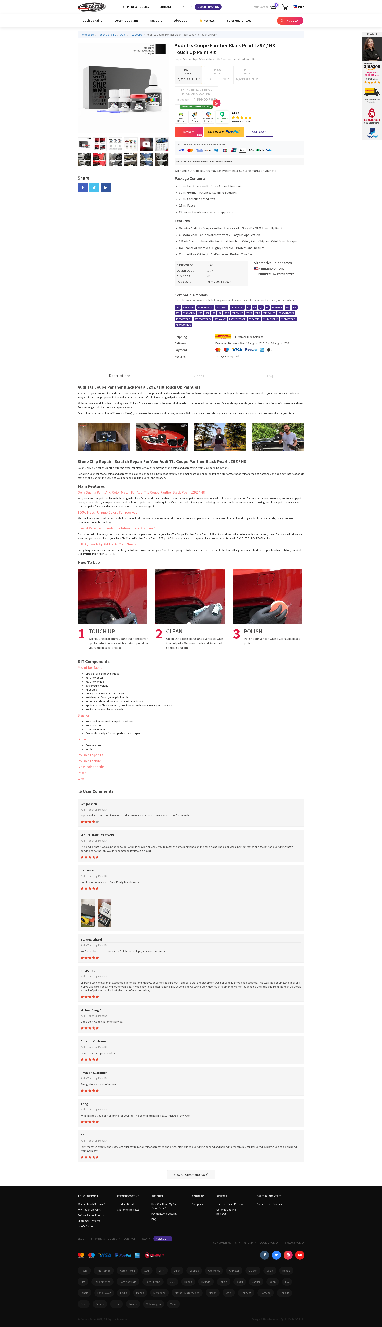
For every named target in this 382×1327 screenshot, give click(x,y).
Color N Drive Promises (270, 1204)
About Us (180, 20)
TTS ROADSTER (286, 313)
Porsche (266, 1293)
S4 (220, 313)
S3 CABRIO (254, 319)
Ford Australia (128, 1281)
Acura (84, 1270)
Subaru (100, 1304)
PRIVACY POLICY (294, 1242)
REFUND (248, 1242)
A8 (254, 307)
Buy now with (216, 131)
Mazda (140, 1293)
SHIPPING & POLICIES (136, 7)
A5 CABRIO (221, 307)
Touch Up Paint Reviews (230, 1204)
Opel (229, 1293)
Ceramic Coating (126, 20)
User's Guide (85, 1226)
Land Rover (104, 1293)
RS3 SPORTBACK (203, 319)
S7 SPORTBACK (183, 325)
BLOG (81, 1238)
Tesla (116, 1304)
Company (197, 1204)
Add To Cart (259, 131)
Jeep (273, 1281)
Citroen (252, 1270)
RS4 (294, 307)
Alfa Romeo (104, 1270)
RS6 (200, 313)
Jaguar (256, 1281)
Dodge (286, 1270)
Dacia (270, 1270)
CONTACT (165, 7)
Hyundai (206, 1281)
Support (156, 20)
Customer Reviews (89, 1221)
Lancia (84, 1293)
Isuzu (240, 1281)
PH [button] (300, 6)
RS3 (287, 307)
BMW (162, 1270)
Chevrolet (214, 1270)
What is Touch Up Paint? (91, 1204)
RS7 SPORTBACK (237, 319)
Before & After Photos (91, 1215)
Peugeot (246, 1293)
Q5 (260, 307)
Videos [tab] (199, 375)
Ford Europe (153, 1281)
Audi (146, 1270)
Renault (284, 1293)
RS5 (177, 313)
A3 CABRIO (188, 307)
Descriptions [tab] (120, 375)
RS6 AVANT (220, 319)
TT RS (249, 313)
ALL (178, 307)
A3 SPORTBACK (205, 307)
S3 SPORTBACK (288, 319)
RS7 (207, 313)
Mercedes (159, 1293)
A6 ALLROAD (237, 307)
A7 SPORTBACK (183, 319)
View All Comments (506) (191, 1175)
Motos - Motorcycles (187, 1293)
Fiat (83, 1281)
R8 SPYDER (277, 307)
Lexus (123, 1293)
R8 (267, 307)
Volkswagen (153, 1304)
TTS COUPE (269, 313)
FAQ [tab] (270, 375)
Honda (188, 1281)
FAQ (184, 7)
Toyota (133, 1304)
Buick (177, 1270)
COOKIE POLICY (269, 1242)
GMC (172, 1281)
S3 (214, 313)
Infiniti (223, 1281)
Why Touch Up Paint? (89, 1209)
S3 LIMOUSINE (270, 319)
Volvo (173, 1304)
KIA (287, 1281)
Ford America (102, 1281)
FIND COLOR (291, 20)
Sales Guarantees (239, 20)
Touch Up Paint (91, 20)
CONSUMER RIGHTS (225, 1242)
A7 (248, 307)
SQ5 (227, 313)
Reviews (209, 20)
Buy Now (188, 131)
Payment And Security (164, 1213)
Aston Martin (127, 1270)
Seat (83, 1304)
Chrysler (234, 1270)
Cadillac (194, 1270)
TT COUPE (237, 313)
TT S (257, 313)
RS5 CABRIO (189, 313)
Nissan (212, 1293)
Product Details (126, 1204)
